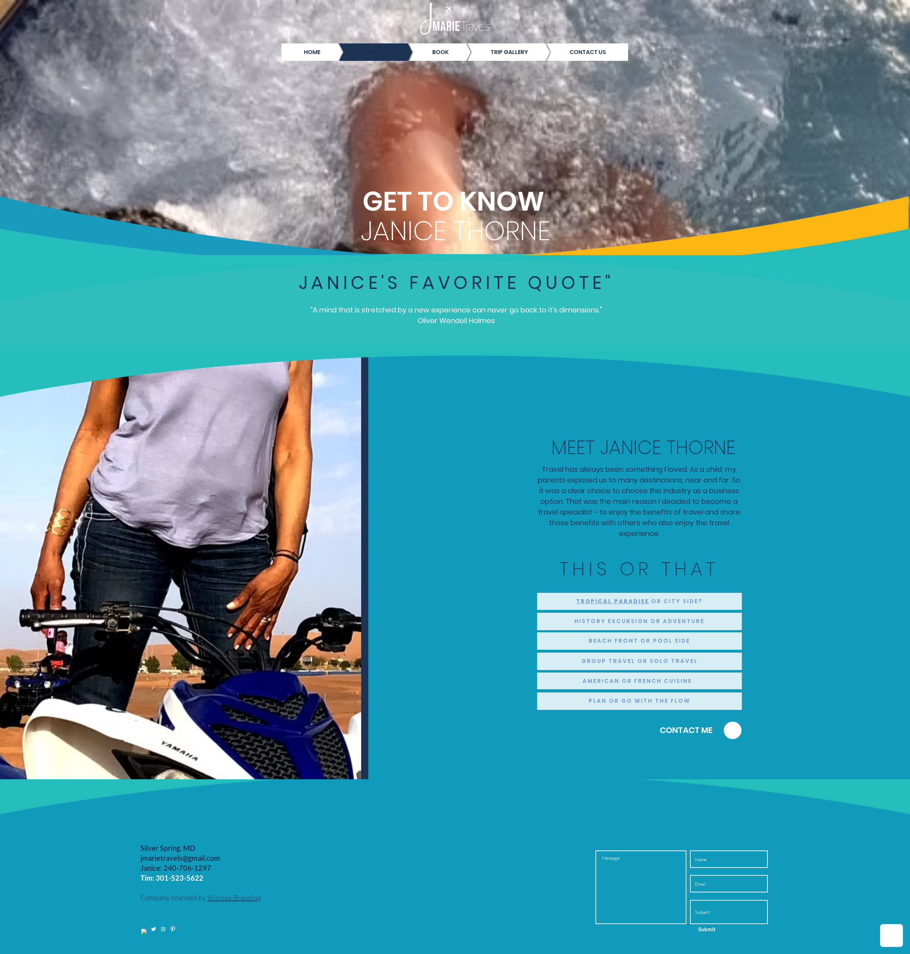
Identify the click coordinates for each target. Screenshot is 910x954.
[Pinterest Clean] (173, 929)
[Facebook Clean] (144, 931)
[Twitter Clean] (153, 929)
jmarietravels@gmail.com (180, 858)
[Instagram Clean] (163, 929)
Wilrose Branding (234, 897)
